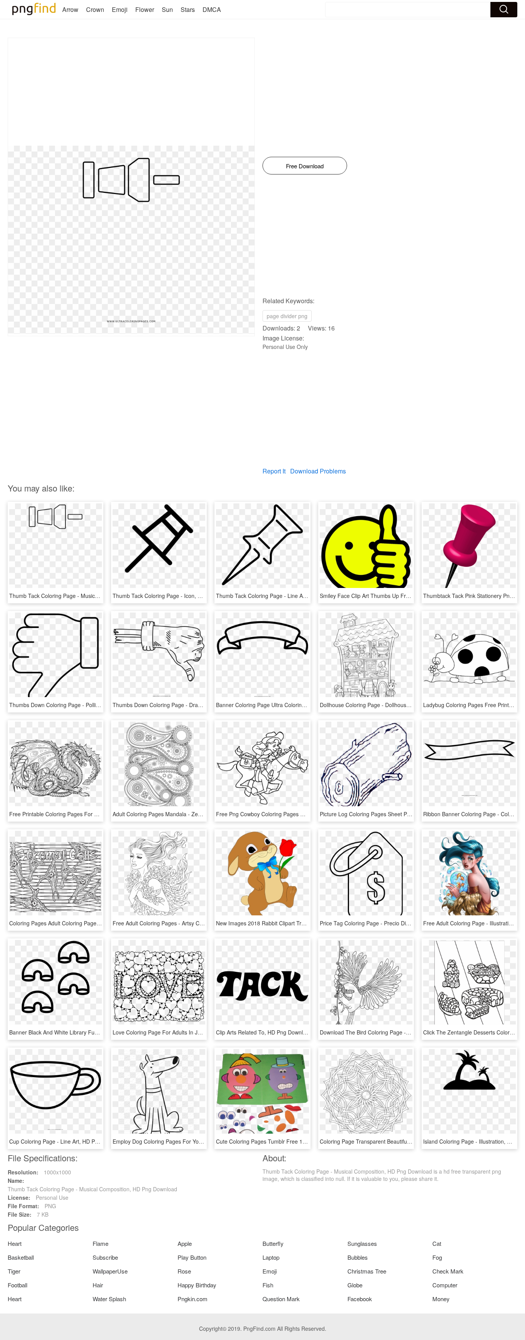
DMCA (212, 9)
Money (441, 1299)
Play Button (192, 1257)
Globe (354, 1285)
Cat (436, 1243)
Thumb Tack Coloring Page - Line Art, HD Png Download (285, 595)
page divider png (287, 316)
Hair (98, 1285)
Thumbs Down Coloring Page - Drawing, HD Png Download (185, 705)
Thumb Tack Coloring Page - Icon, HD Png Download (177, 595)
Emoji (120, 9)
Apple (185, 1243)
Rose (184, 1271)
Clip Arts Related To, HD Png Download (264, 1032)
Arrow (70, 9)
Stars (188, 9)
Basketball (21, 1257)
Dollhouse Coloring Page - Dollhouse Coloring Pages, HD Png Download (408, 705)
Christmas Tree (366, 1271)
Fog (437, 1257)
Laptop (270, 1257)
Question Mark (281, 1299)
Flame (100, 1243)
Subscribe (105, 1257)
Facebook (359, 1299)
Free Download (305, 166)
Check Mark (448, 1271)
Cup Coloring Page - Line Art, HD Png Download (68, 1141)
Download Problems (318, 471)
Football (17, 1285)
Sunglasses (362, 1243)
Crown (95, 9)
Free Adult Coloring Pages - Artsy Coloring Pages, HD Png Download (197, 923)
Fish (267, 1285)
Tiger (14, 1271)
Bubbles (357, 1257)
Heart (15, 1243)
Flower (144, 9)
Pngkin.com (193, 1299)
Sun (167, 9)
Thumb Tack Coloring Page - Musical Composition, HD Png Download (94, 595)
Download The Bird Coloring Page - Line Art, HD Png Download (397, 1032)
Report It (274, 471)
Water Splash (109, 1299)
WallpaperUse (110, 1271)
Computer (444, 1285)
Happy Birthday (197, 1285)
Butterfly (273, 1243)
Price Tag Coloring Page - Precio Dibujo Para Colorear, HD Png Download (409, 923)
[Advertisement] (131, 92)
